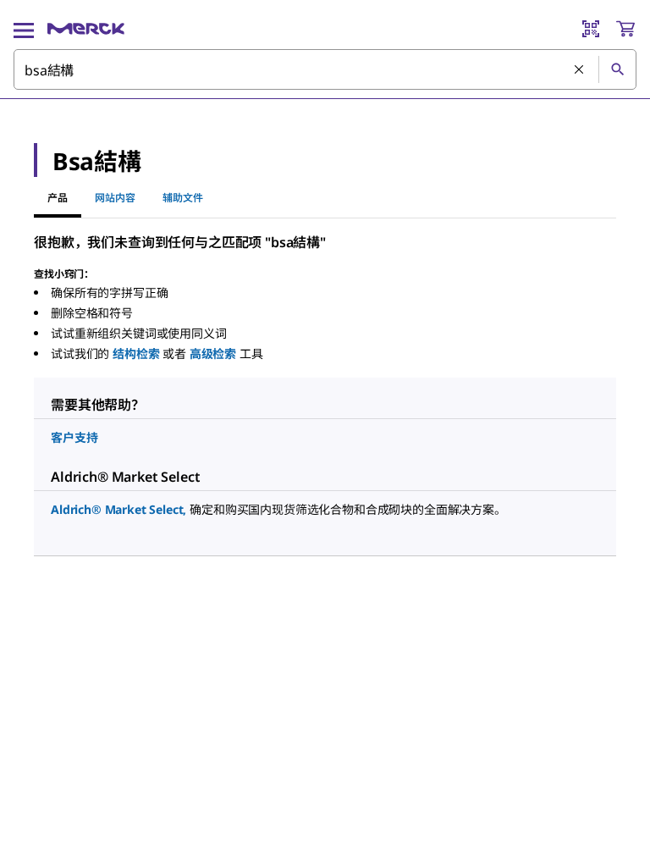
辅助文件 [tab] (182, 198)
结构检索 (136, 353)
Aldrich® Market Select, (118, 509)
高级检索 (213, 353)
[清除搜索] (580, 70)
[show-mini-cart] (625, 29)
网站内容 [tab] (115, 198)
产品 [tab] (57, 198)
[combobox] (325, 69)
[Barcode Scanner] (591, 29)
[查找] (617, 69)
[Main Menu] (24, 29)
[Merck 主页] (85, 29)
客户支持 (74, 437)
